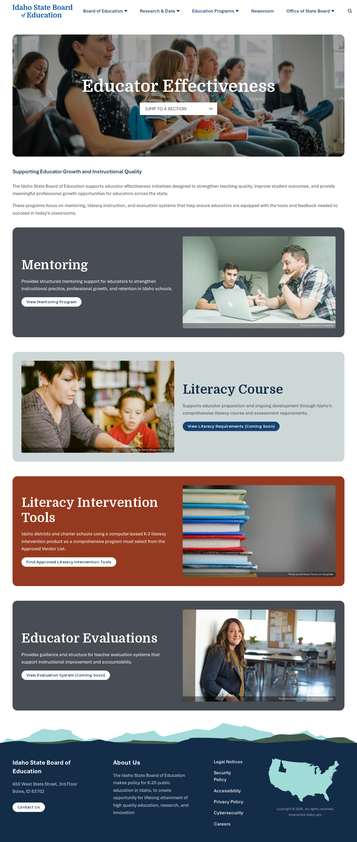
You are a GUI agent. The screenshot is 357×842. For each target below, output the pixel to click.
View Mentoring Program (51, 302)
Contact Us (29, 807)
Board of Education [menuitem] (103, 11)
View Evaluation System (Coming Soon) (65, 675)
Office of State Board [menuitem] (308, 11)
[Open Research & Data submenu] (179, 10)
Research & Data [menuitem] (157, 11)
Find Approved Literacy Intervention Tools (68, 562)
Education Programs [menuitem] (213, 11)
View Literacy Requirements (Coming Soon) (231, 426)
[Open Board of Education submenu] (126, 10)
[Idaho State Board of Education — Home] (43, 11)
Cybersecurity (228, 813)
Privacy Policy (228, 802)
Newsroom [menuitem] (262, 11)
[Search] (350, 11)
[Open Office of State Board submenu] (333, 10)
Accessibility (227, 791)
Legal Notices (228, 762)
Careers (222, 824)
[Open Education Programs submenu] (238, 10)
